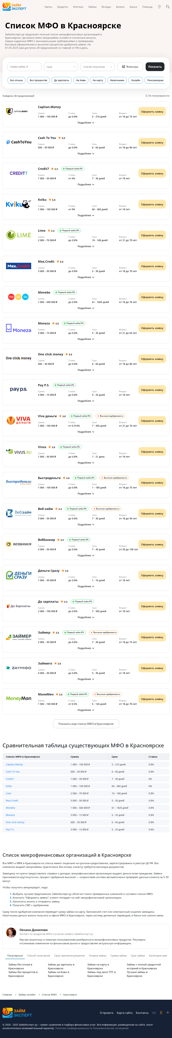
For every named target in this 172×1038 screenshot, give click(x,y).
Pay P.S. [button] (10, 829)
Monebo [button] (10, 807)
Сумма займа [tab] (118, 955)
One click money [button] (15, 822)
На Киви (81, 80)
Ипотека (78, 6)
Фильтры (132, 67)
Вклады (106, 6)
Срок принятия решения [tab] (69, 955)
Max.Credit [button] (12, 800)
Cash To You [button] (13, 771)
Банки (133, 6)
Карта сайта (125, 1013)
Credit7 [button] (10, 778)
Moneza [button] (10, 815)
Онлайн (135, 80)
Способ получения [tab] (38, 955)
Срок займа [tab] (138, 955)
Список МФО (49, 994)
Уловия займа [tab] (97, 955)
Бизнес (120, 6)
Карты (48, 6)
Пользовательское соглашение (110, 1028)
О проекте (106, 1013)
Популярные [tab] (15, 955)
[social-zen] (167, 1013)
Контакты (142, 1013)
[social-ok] (161, 1013)
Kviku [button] (9, 786)
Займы (92, 6)
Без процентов (38, 80)
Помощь (147, 6)
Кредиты (62, 6)
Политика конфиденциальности (73, 1028)
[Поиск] (167, 6)
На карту (98, 80)
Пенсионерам (155, 80)
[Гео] (159, 6)
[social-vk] (154, 1013)
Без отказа (16, 80)
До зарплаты (61, 80)
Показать (155, 67)
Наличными (117, 80)
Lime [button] (8, 793)
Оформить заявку (152, 111)
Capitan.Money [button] (14, 764)
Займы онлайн (26, 994)
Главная (7, 994)
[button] (86, 122)
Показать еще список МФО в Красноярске (86, 724)
